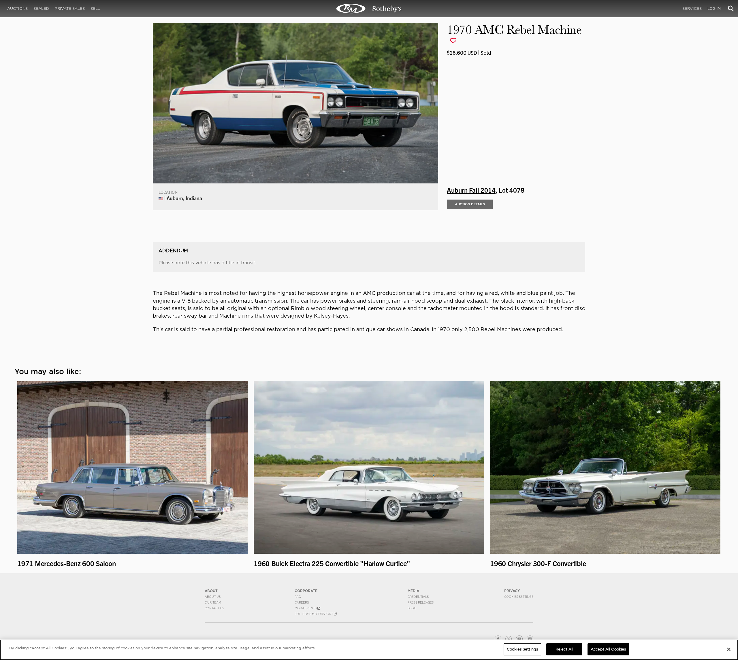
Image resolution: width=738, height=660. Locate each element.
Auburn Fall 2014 (471, 190)
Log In (714, 8)
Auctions (17, 8)
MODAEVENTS (306, 608)
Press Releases (421, 602)
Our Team (213, 602)
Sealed (41, 8)
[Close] (728, 649)
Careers (302, 602)
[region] (369, 650)
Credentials (418, 596)
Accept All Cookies (608, 649)
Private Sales (70, 8)
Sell (95, 8)
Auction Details (470, 204)
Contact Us (214, 608)
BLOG (412, 608)
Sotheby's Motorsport (314, 614)
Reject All (564, 649)
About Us (213, 596)
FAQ (298, 596)
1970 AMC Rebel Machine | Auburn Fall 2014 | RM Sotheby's (369, 8)
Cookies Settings (518, 596)
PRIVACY (512, 591)
